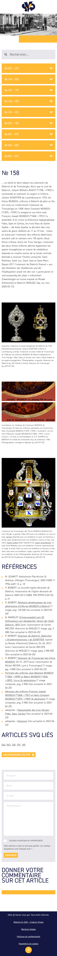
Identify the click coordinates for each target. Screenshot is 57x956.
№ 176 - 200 (11, 79)
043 (8, 744)
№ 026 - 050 (11, 145)
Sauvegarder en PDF (17, 754)
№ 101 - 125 (11, 112)
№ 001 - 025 (11, 156)
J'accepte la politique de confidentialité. (26, 840)
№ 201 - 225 (11, 68)
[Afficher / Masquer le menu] (28, 950)
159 (18, 744)
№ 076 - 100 (11, 123)
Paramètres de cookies (28, 943)
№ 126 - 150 (11, 101)
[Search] (7, 54)
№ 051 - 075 (11, 134)
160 (23, 744)
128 (13, 744)
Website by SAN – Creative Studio (28, 922)
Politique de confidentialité (28, 936)
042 (3, 744)
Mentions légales (28, 929)
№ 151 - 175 (11, 90)
